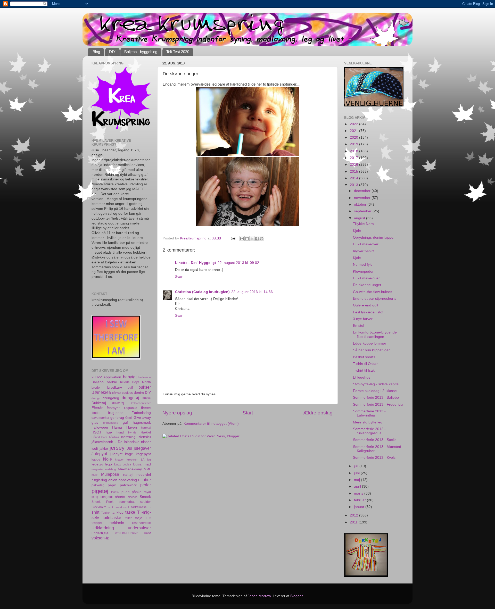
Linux (117, 464)
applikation (112, 377)
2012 (354, 515)
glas (95, 422)
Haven (131, 427)
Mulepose (110, 474)
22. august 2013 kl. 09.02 (238, 263)
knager (119, 459)
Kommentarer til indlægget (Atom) (211, 424)
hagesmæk (142, 422)
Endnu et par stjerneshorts (374, 299)
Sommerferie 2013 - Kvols (374, 458)
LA (142, 459)
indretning (128, 437)
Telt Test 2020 (177, 51)
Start (248, 412)
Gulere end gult (365, 305)
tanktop (117, 512)
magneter (97, 469)
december (363, 191)
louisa (137, 464)
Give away (142, 418)
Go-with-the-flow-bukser (372, 292)
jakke (104, 449)
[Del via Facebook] (256, 238)
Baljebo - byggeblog (140, 51)
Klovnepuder (363, 271)
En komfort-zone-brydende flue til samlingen (375, 334)
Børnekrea (101, 392)
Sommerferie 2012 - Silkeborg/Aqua (369, 431)
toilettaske (112, 517)
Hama (117, 427)
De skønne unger (367, 285)
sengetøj (107, 497)
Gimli (129, 418)
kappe (96, 459)
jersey (117, 448)
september (363, 211)
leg (149, 459)
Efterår (97, 408)
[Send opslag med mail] (232, 238)
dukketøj (118, 403)
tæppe (97, 523)
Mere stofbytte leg (367, 422)
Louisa (127, 464)
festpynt (113, 408)
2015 (354, 171)
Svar (179, 277)
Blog (96, 51)
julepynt (116, 454)
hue (109, 432)
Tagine (105, 512)
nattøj (128, 475)
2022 (354, 124)
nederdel (143, 475)
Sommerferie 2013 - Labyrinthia (369, 413)
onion (112, 480)
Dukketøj (99, 403)
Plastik (115, 492)
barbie (112, 382)
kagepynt (143, 454)
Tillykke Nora (363, 224)
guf (125, 422)
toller (128, 518)
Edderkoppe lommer (369, 343)
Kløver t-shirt (363, 251)
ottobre (144, 479)
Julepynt (99, 453)
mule (94, 474)
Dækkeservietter (140, 403)
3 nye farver (363, 319)
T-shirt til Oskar (365, 364)
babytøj (130, 376)
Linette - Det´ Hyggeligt (195, 263)
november (363, 198)
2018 (354, 151)
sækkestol (122, 507)
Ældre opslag (318, 412)
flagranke (130, 408)
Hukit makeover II (367, 244)
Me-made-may (130, 469)
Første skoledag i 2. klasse (375, 391)
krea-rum (132, 459)
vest (147, 533)
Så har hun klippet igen (372, 350)
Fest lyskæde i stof (368, 312)
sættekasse (139, 507)
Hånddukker (99, 437)
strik (111, 507)
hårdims (114, 437)
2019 (354, 144)
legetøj (97, 464)
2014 (354, 178)
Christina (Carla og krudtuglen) (202, 292)
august (360, 218)
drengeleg (111, 398)
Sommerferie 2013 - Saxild (375, 440)
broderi (97, 387)
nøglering (99, 480)
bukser (144, 387)
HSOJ (96, 432)
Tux (148, 518)
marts (359, 493)
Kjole (357, 231)
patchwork (128, 485)
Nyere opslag (177, 412)
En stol (358, 326)
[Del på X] (251, 238)
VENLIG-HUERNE (126, 533)
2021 (354, 131)
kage (129, 454)
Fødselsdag (141, 413)
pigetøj (100, 491)
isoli (95, 449)
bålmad (116, 392)
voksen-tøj (101, 538)
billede (125, 382)
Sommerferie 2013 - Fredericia (378, 404)
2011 (354, 522)
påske (137, 492)
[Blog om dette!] (247, 238)
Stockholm (99, 507)
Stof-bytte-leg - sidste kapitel (376, 384)
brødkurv (114, 387)
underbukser (139, 527)
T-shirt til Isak (364, 370)
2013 (354, 185)
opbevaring (128, 480)
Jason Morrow (259, 596)
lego (108, 464)
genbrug (117, 418)
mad (147, 464)
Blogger (296, 596)
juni (357, 473)
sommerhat (127, 502)
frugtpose (115, 413)
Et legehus (361, 377)
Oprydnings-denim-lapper (374, 237)
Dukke (146, 398)
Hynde (132, 432)
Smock (145, 497)
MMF (147, 469)
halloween (100, 427)
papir (112, 485)
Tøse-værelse (141, 523)
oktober (360, 204)
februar (360, 500)
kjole (107, 459)
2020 (354, 137)
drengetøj (130, 397)
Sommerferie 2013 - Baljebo (376, 397)
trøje (138, 518)
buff (130, 387)
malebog (110, 469)
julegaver (142, 448)
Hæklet (146, 432)
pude (125, 492)
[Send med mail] (242, 238)
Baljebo (98, 382)
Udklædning (103, 527)
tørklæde (117, 523)
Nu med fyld (363, 264)
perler (145, 484)
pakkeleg (98, 485)
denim (139, 393)
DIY (112, 51)
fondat (96, 413)
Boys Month (141, 382)
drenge (96, 398)
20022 (97, 377)
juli (356, 466)
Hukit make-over (366, 278)
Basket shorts (364, 357)
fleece (146, 408)
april (358, 486)
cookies (127, 393)
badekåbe (144, 377)
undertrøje (100, 533)
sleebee (132, 496)
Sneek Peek (102, 502)
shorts (120, 497)
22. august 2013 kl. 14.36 (252, 292)
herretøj (146, 427)
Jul (129, 448)
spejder (145, 502)
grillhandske (110, 422)
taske (130, 512)
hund (120, 432)
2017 (354, 158)
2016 (354, 164)
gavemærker (100, 418)
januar (359, 507)
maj (357, 480)
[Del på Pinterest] (261, 238)
